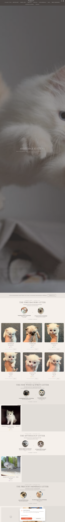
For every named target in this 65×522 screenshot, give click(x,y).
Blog (49, 2)
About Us (29, 2)
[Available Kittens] (63, 1)
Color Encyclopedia (29, 4)
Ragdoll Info (23, 2)
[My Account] (61, 1)
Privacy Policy (37, 512)
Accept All (26, 518)
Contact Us (52, 295)
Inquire (14, 349)
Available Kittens (8, 2)
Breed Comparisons (56, 2)
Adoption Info (15, 2)
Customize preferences (24, 515)
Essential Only (38, 518)
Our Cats (35, 2)
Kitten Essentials (42, 2)
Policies (37, 4)
